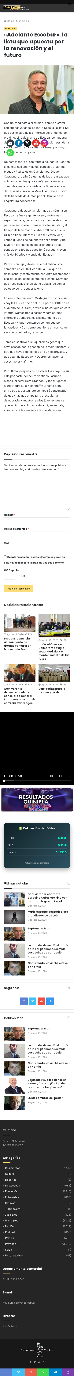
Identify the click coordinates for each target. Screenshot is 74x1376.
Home (10, 20)
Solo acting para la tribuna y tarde (52, 690)
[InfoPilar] (16, 7)
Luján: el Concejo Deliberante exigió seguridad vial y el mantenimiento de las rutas (54, 651)
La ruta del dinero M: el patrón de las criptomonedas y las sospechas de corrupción (48, 948)
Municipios (22, 20)
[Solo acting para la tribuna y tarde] (54, 673)
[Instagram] (50, 1001)
